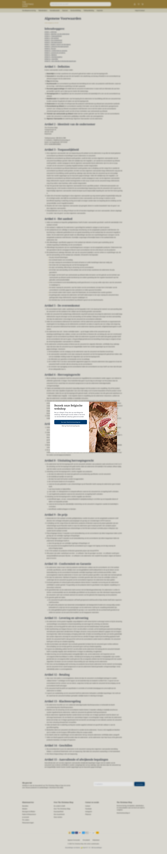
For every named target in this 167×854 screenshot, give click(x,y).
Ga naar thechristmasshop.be (70, 422)
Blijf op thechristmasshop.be (71, 426)
